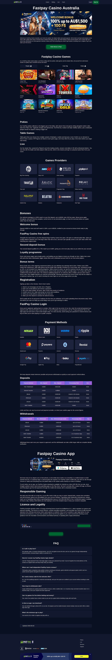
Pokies (82, 66)
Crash (64, 66)
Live (46, 66)
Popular (28, 66)
